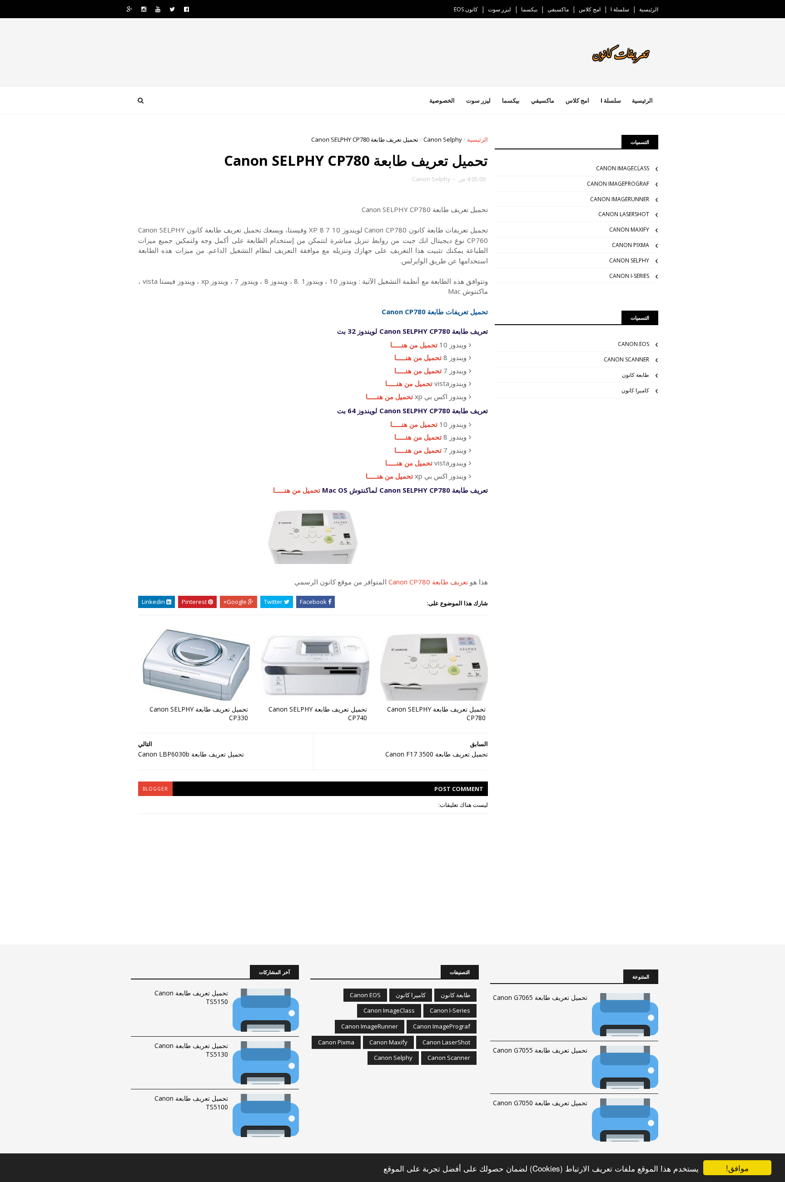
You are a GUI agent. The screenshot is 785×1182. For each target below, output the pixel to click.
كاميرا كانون (635, 390)
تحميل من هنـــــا (413, 344)
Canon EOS (633, 344)
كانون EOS (466, 9)
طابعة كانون (635, 375)
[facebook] (186, 9)
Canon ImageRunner (619, 199)
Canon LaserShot (623, 214)
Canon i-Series (629, 276)
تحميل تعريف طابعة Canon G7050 (540, 1102)
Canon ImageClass (622, 168)
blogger (155, 789)
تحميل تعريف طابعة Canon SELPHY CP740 (317, 713)
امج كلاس (590, 9)
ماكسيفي (558, 9)
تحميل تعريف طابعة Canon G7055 (540, 1050)
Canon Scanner (626, 359)
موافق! (737, 1167)
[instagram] (143, 9)
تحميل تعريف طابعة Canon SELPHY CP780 (436, 713)
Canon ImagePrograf (618, 184)
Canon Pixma (630, 245)
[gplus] (129, 9)
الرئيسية (648, 9)
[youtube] (157, 9)
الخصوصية (442, 100)
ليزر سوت (499, 9)
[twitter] (172, 9)
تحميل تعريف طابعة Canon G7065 (540, 997)
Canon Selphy (442, 139)
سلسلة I (620, 9)
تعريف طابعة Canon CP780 (428, 581)
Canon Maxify (629, 229)
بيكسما (529, 9)
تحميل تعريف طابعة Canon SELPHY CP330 (198, 713)
